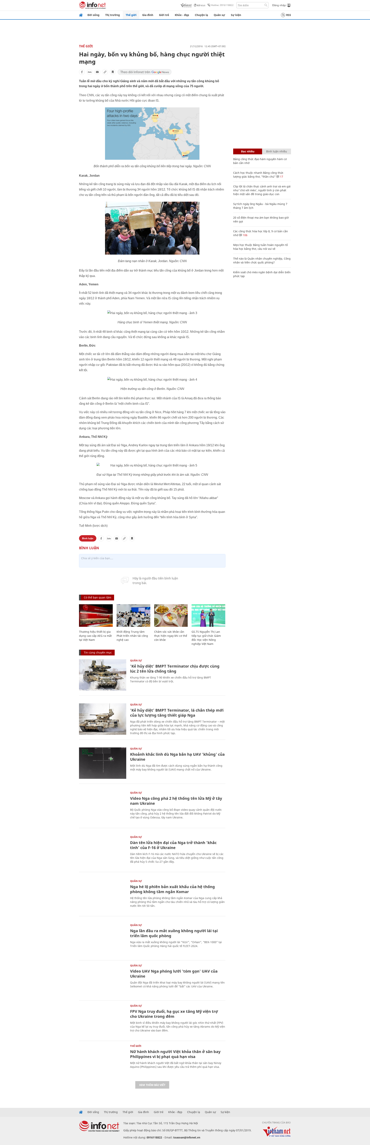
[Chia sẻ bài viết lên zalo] (89, 72)
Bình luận (87, 538)
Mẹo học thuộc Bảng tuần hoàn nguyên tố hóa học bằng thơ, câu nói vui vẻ (260, 247)
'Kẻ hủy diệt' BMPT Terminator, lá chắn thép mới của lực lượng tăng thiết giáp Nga (177, 713)
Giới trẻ (164, 15)
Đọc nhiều (247, 151)
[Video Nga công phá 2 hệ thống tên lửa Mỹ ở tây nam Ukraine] (102, 807)
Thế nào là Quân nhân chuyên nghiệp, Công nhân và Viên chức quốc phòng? (262, 260)
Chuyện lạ (201, 15)
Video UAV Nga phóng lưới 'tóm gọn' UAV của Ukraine (174, 974)
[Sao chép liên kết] (105, 72)
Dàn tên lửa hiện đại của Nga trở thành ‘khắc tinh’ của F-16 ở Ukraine (173, 845)
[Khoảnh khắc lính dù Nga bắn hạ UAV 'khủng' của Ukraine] (102, 763)
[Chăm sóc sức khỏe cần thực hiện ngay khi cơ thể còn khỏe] (171, 615)
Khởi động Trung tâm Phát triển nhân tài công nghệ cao (132, 636)
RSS (288, 15)
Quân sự (219, 15)
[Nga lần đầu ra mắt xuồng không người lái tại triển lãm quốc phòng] (102, 939)
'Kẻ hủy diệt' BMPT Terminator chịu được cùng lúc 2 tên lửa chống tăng (174, 669)
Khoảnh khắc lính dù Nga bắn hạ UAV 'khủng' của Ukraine (177, 757)
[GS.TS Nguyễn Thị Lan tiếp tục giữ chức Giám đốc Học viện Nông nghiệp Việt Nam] (208, 615)
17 (281, 176)
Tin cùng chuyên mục (98, 652)
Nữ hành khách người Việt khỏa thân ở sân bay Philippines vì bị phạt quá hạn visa (175, 1054)
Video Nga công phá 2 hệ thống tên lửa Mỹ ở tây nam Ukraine (176, 801)
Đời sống (93, 15)
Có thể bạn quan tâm (97, 597)
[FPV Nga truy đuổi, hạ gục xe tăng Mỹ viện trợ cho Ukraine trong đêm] (102, 1020)
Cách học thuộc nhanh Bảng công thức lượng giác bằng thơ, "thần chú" (258, 174)
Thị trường (112, 15)
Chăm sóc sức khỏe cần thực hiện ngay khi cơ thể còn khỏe (170, 636)
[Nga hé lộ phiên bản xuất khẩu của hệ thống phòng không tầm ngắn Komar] (102, 895)
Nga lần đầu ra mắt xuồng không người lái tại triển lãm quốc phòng (174, 933)
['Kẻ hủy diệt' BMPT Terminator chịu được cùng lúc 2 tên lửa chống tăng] (102, 675)
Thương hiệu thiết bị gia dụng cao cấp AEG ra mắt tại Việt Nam (95, 636)
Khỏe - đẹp (182, 15)
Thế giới (131, 15)
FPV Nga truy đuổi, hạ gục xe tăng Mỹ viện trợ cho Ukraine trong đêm (174, 1014)
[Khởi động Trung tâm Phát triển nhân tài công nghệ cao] (133, 615)
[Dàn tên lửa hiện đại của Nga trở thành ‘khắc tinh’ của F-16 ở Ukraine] (102, 851)
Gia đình (147, 15)
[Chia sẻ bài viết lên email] (97, 72)
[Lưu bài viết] (113, 72)
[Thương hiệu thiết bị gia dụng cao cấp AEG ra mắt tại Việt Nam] (96, 615)
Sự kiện (236, 15)
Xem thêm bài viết (152, 1085)
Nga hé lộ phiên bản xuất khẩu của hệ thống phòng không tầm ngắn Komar (172, 889)
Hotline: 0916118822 (222, 5)
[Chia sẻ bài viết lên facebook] (82, 72)
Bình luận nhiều (276, 151)
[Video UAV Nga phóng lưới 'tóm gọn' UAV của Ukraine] (102, 980)
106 (244, 235)
